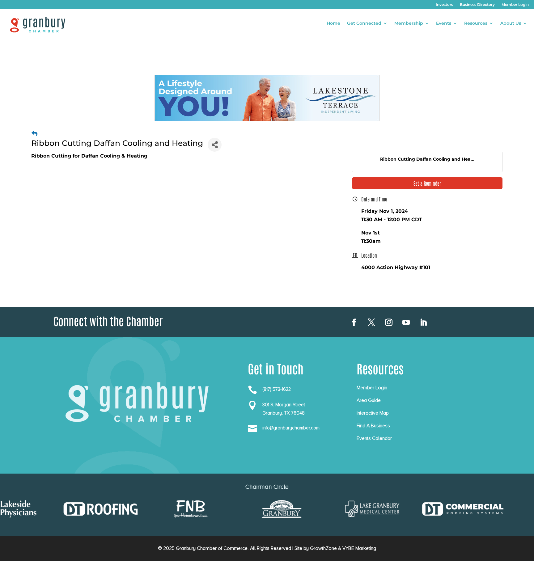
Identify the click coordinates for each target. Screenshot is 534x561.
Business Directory (477, 4)
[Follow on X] (371, 322)
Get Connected (364, 23)
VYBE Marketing (359, 548)
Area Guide (369, 400)
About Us (510, 23)
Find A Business (373, 426)
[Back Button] (34, 133)
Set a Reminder (427, 183)
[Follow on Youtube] (406, 322)
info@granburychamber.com (291, 428)
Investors (444, 4)
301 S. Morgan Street (283, 404)
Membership (408, 23)
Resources (475, 23)
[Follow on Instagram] (388, 322)
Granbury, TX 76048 (283, 413)
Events (443, 23)
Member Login (515, 4)
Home (333, 23)
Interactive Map (373, 413)
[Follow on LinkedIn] (423, 322)
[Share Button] (215, 145)
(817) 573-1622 (276, 389)
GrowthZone (323, 548)
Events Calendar (374, 438)
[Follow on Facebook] (354, 322)
